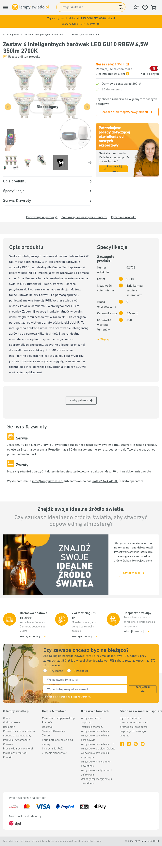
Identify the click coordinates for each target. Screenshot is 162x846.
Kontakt (7, 757)
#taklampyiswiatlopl (15, 753)
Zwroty (46, 735)
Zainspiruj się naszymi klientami (84, 217)
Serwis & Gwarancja (54, 731)
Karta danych (149, 74)
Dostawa (47, 727)
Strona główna (11, 35)
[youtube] (143, 744)
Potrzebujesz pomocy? (41, 217)
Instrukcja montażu (92, 727)
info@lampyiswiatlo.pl (47, 481)
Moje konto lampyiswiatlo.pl (58, 718)
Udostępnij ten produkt (24, 56)
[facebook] (122, 744)
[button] (81, 21)
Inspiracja (86, 722)
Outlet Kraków (11, 722)
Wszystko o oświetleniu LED (97, 744)
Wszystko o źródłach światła (98, 748)
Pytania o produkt (123, 217)
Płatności (47, 722)
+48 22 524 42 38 (105, 481)
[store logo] (30, 7)
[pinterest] (136, 744)
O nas (6, 718)
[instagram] (129, 744)
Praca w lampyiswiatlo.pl (18, 748)
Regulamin (9, 727)
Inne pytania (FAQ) (52, 748)
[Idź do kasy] (90, 163)
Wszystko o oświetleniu (95, 731)
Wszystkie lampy (91, 718)
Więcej (104, 339)
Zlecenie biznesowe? (54, 753)
